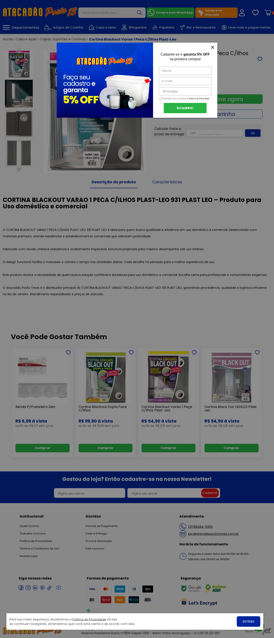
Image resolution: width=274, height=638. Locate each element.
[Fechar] (212, 47)
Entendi (248, 621)
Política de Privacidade (199, 99)
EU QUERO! (185, 108)
